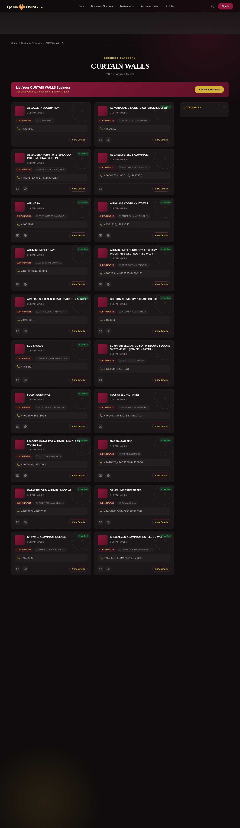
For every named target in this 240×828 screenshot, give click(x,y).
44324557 (27, 128)
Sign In (225, 6)
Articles (170, 6)
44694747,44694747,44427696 (122, 557)
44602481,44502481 (33, 464)
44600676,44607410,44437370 (123, 175)
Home (14, 43)
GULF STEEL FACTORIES (124, 394)
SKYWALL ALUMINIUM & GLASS (46, 537)
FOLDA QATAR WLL (38, 394)
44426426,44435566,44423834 (123, 462)
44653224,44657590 (34, 511)
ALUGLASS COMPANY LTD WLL (129, 203)
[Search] (212, 6)
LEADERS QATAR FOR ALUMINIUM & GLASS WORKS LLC (53, 443)
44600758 (110, 128)
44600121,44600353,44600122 (123, 415)
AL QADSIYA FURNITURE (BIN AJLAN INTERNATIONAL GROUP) (49, 156)
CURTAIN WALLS (24, 120)
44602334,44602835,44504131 (123, 273)
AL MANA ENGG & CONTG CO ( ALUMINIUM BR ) (139, 107)
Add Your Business (209, 89)
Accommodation (149, 6)
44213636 (27, 319)
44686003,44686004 (34, 270)
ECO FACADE (35, 345)
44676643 (110, 319)
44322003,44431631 (116, 368)
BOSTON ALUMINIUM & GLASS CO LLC (133, 299)
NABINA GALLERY (121, 441)
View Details (78, 139)
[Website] (108, 140)
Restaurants (127, 6)
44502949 (27, 557)
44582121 (27, 366)
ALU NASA (33, 203)
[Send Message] (100, 140)
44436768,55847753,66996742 (123, 511)
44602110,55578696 (33, 415)
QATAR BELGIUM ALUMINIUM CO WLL (50, 490)
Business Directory (102, 6)
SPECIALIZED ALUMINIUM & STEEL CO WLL (136, 537)
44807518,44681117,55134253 (39, 177)
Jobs (82, 6)
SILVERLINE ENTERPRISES (125, 490)
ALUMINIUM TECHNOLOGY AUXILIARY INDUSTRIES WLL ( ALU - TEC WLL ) (133, 251)
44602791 (27, 224)
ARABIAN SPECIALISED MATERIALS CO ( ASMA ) (56, 299)
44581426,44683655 (116, 224)
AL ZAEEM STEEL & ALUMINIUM (129, 154)
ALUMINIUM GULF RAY (41, 250)
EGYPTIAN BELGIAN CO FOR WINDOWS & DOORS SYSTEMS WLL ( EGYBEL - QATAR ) (140, 347)
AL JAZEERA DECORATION (43, 107)
